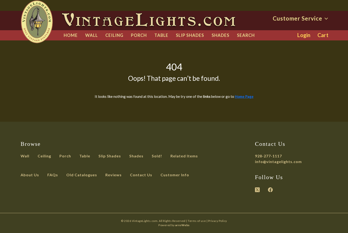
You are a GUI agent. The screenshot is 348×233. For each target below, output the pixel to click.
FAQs (52, 175)
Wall (91, 35)
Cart (322, 35)
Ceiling (114, 35)
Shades (220, 35)
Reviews (113, 175)
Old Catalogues (81, 175)
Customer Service (298, 18)
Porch (139, 35)
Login (304, 35)
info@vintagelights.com (278, 161)
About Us (30, 175)
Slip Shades (190, 35)
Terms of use (197, 221)
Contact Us (141, 175)
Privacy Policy (217, 221)
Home (71, 35)
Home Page (244, 96)
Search (246, 35)
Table (161, 35)
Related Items (184, 156)
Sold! (157, 156)
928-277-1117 (268, 156)
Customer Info (175, 175)
